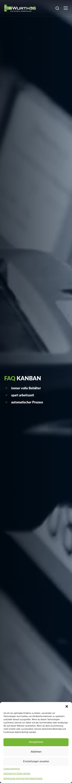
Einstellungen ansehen (36, 761)
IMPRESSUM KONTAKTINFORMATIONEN (22, 778)
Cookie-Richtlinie (11, 769)
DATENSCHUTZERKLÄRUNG (16, 773)
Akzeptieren (36, 742)
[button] (67, 706)
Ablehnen (36, 752)
